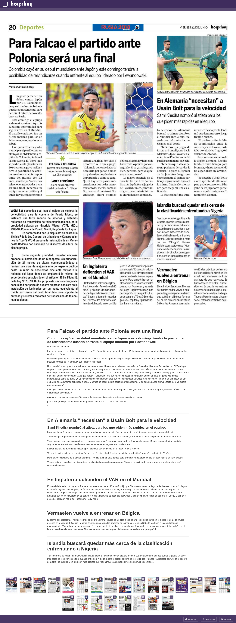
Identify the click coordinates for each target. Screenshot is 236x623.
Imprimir (227, 619)
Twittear (192, 619)
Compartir (210, 619)
